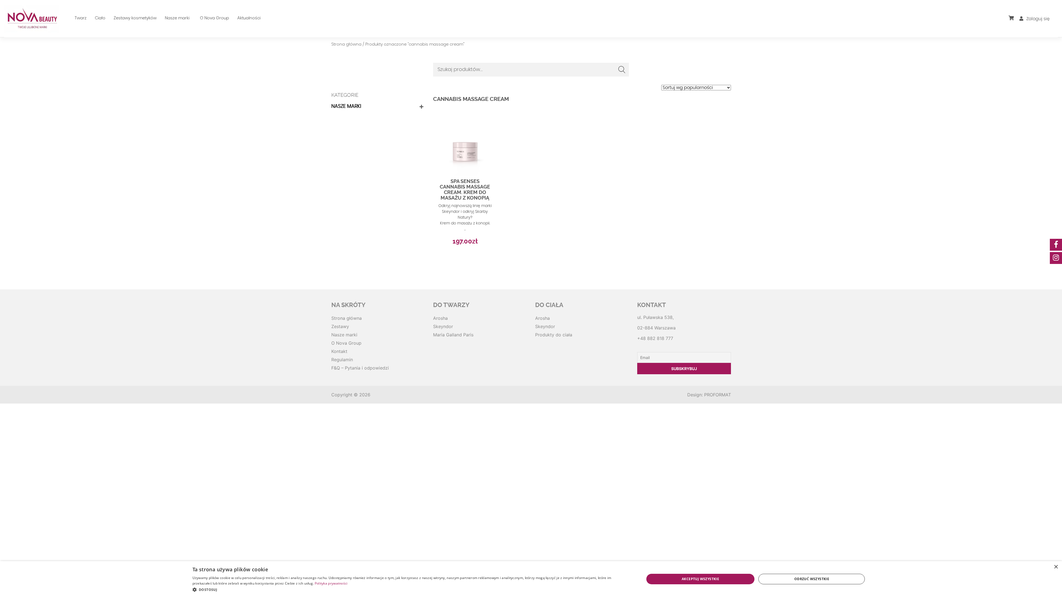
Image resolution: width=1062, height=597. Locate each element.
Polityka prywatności (331, 583)
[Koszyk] (1014, 18)
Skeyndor (443, 326)
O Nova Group (214, 18)
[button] (411, 589)
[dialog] (531, 579)
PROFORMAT (717, 394)
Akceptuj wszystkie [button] (700, 579)
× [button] (1056, 567)
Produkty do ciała (553, 334)
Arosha (440, 318)
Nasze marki (177, 18)
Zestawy (340, 326)
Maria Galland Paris (453, 334)
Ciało (100, 18)
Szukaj (622, 70)
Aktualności (249, 18)
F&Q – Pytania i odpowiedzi (360, 368)
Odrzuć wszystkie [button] (811, 579)
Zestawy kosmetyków (135, 18)
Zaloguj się (1037, 19)
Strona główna (346, 44)
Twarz (81, 18)
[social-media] (1056, 245)
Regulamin (342, 359)
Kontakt (339, 351)
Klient (1029, 30)
